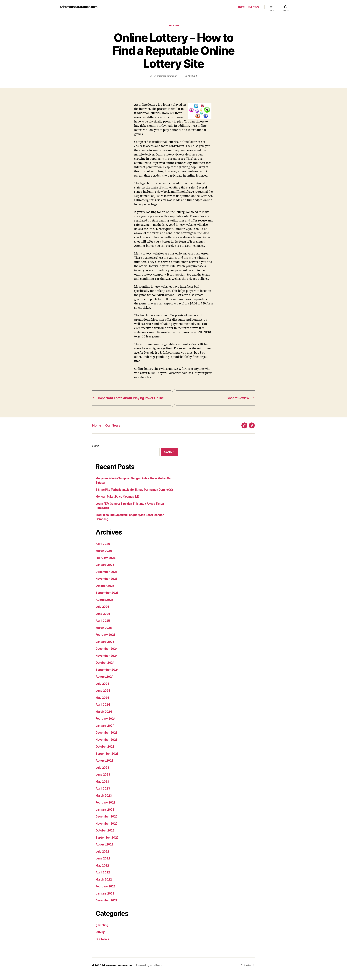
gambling (102, 925)
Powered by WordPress (149, 965)
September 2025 (107, 592)
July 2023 (102, 767)
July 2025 (102, 606)
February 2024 (106, 718)
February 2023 (105, 802)
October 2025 (105, 585)
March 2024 (104, 711)
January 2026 (105, 564)
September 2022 (107, 837)
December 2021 (106, 900)
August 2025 (104, 599)
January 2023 (105, 809)
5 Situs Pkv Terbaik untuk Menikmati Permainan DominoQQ (134, 489)
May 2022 (102, 865)
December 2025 (107, 571)
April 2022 (103, 872)
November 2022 (107, 823)
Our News (253, 6)
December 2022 (107, 816)
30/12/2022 (191, 76)
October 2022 (105, 830)
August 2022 (104, 844)
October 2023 (105, 746)
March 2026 (104, 550)
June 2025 (103, 613)
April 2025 (103, 620)
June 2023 (103, 774)
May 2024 (102, 697)
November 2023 (107, 739)
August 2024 (104, 676)
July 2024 (102, 683)
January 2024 (105, 725)
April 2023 (103, 788)
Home (241, 6)
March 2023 (104, 795)
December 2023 (107, 732)
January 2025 (105, 641)
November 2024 (107, 655)
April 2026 (103, 544)
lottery (100, 932)
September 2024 (107, 669)
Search (95, 445)
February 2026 (106, 557)
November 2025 (107, 578)
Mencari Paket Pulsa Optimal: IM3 (117, 496)
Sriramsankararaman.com (78, 6)
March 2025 (104, 627)
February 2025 (105, 634)
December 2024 (107, 648)
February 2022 (105, 886)
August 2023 (104, 760)
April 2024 (103, 704)
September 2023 (107, 753)
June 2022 (103, 858)
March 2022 (104, 879)
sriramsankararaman (167, 76)
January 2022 (105, 893)
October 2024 (105, 662)
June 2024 (103, 690)
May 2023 (102, 781)
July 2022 (102, 851)
